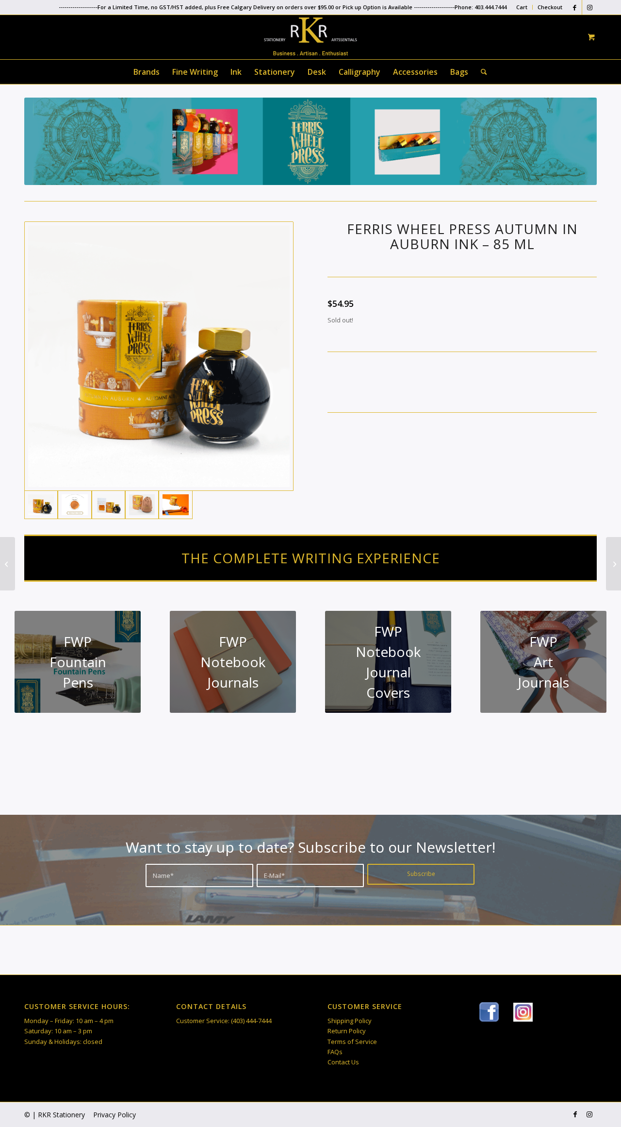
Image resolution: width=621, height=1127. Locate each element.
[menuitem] (522, 7)
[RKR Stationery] (310, 36)
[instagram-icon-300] (523, 1012)
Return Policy (346, 1030)
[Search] (480, 72)
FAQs (335, 1051)
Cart (521, 7)
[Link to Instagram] (589, 7)
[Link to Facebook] (575, 7)
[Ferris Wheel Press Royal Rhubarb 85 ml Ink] (7, 563)
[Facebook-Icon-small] (489, 1012)
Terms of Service (352, 1041)
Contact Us (343, 1062)
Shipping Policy (349, 1020)
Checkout (550, 7)
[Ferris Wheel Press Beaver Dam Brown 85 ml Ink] (613, 563)
